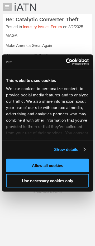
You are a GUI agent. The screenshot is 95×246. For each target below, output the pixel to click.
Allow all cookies (47, 165)
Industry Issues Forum (42, 26)
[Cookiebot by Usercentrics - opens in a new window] (67, 61)
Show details (66, 149)
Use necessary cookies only (47, 181)
